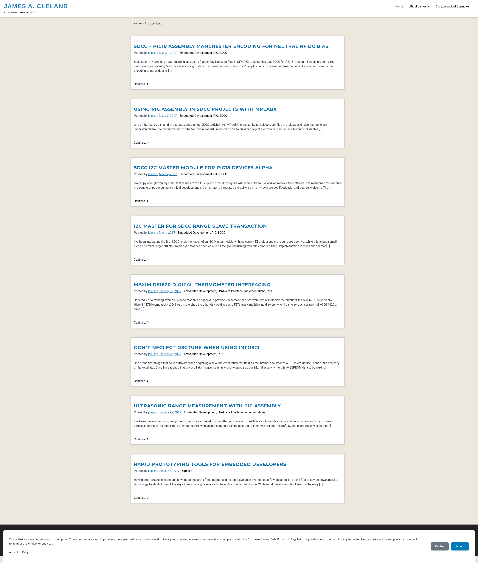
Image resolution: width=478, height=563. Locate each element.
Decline (439, 546)
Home (399, 6)
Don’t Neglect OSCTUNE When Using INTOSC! (196, 347)
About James (418, 6)
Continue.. (141, 84)
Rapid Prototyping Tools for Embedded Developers (210, 464)
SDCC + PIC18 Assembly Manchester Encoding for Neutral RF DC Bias (231, 46)
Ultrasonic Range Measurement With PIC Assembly (207, 406)
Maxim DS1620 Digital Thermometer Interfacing (202, 284)
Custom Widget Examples (453, 6)
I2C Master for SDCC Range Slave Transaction (200, 226)
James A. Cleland (36, 6)
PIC (215, 53)
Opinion (187, 471)
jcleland (153, 53)
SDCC (223, 53)
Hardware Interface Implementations (242, 291)
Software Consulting (19, 13)
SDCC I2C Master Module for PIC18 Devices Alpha (203, 167)
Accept (459, 546)
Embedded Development (195, 53)
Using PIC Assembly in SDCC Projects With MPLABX (205, 109)
